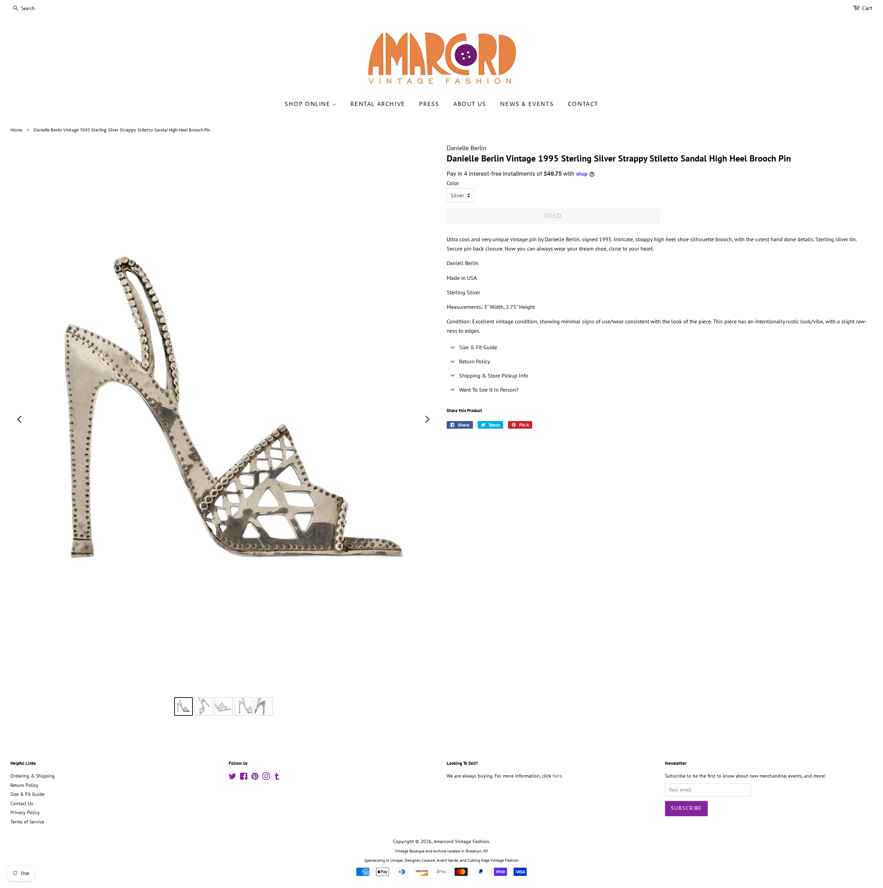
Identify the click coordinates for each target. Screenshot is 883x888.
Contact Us (21, 803)
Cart (867, 8)
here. (558, 776)
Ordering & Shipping (32, 776)
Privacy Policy (25, 812)
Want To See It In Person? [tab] (488, 389)
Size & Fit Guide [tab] (478, 347)
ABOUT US (469, 104)
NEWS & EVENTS (527, 104)
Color (453, 182)
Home (16, 130)
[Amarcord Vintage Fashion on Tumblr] (277, 777)
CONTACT (583, 104)
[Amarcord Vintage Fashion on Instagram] (266, 777)
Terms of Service (27, 822)
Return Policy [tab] (474, 361)
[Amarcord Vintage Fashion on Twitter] (232, 777)
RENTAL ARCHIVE (377, 104)
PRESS (429, 104)
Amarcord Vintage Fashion (461, 841)
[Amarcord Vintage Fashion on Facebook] (244, 777)
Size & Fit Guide (27, 794)
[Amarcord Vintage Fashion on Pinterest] (255, 777)
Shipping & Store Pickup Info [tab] (493, 375)
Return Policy (24, 785)
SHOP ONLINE (308, 104)
